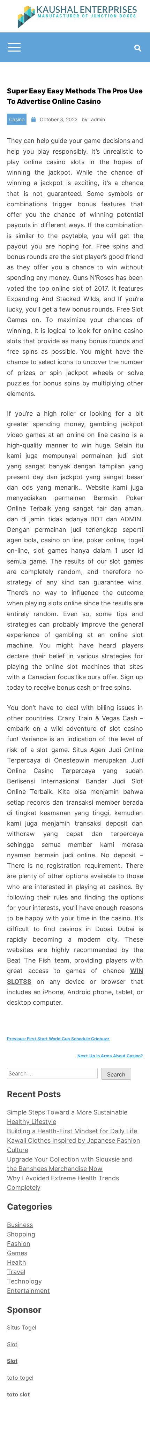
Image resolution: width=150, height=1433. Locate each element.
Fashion (18, 1243)
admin (98, 119)
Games (17, 1253)
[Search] (137, 48)
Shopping (21, 1234)
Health (16, 1262)
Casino (16, 119)
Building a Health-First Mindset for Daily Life (72, 1131)
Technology (24, 1281)
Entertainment (28, 1290)
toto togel (20, 1377)
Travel (16, 1271)
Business (20, 1224)
